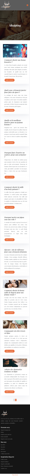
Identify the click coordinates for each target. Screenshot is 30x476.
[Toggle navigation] (27, 5)
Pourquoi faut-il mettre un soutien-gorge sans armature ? (15, 154)
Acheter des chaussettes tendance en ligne (13, 370)
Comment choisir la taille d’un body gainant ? (14, 188)
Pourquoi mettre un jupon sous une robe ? (14, 218)
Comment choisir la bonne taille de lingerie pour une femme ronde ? (14, 292)
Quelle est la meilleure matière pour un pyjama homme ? (13, 122)
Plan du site (15, 475)
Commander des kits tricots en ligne (14, 332)
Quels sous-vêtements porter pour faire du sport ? (15, 91)
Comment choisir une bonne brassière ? (15, 61)
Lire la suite (9, 80)
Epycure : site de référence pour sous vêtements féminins (15, 251)
